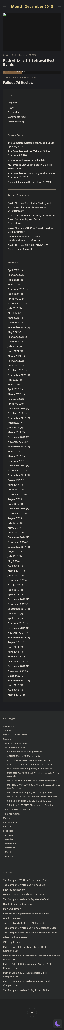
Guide (14, 55)
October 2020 (15, 370)
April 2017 (13, 484)
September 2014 (17, 546)
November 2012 (17, 604)
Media (6, 818)
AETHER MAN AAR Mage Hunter (24, 756)
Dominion (10, 843)
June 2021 (13, 351)
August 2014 (15, 551)
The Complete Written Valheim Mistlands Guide (30, 927)
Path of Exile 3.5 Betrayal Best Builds (29, 62)
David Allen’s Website (15, 734)
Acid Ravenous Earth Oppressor (24, 751)
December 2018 (16, 437)
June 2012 (13, 613)
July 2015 (13, 522)
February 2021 (16, 360)
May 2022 (13, 332)
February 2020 (16, 398)
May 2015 (13, 527)
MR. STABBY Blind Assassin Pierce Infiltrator (32, 780)
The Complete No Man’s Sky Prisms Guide (26, 990)
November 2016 (17, 494)
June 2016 (13, 503)
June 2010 (13, 685)
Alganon (9, 835)
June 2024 (13, 293)
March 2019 (14, 432)
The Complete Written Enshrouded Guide (31, 142)
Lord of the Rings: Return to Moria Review (26, 913)
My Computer (10, 822)
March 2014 (14, 570)
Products (8, 830)
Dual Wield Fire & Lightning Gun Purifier (29, 768)
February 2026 (16, 274)
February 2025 (16, 289)
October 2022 (15, 322)
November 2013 (17, 580)
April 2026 (13, 270)
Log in (11, 107)
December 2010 (16, 666)
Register (12, 102)
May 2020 (13, 384)
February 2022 (16, 336)
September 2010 (17, 680)
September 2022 (17, 327)
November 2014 (17, 542)
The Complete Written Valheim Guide (29, 151)
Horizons (10, 847)
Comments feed (17, 116)
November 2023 (17, 303)
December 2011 (16, 627)
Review (14, 77)
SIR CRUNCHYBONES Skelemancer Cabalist (30, 805)
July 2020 (13, 379)
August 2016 (15, 499)
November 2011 (17, 632)
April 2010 (13, 689)
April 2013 (13, 594)
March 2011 (14, 656)
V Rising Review (12, 942)
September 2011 (17, 637)
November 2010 (17, 670)
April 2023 (13, 317)
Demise (9, 839)
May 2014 (13, 561)
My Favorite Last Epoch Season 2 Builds (30, 164)
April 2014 (13, 565)
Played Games (13, 813)
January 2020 (15, 403)
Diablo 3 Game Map (16, 743)
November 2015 (17, 513)
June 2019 (13, 427)
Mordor (9, 852)
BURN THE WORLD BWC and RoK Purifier (29, 760)
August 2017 (15, 479)
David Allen (14, 203)
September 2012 (17, 608)
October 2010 (15, 675)
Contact (9, 730)
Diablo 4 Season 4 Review (22, 182)
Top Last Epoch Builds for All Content (23, 922)
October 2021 (15, 341)
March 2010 (14, 694)
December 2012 (16, 599)
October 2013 (15, 585)
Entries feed (14, 112)
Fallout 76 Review (18, 82)
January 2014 (15, 575)
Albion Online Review (15, 937)
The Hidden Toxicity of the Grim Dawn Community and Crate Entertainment (31, 206)
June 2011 (13, 646)
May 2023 (13, 312)
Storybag (8, 856)
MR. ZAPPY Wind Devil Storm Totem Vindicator (33, 796)
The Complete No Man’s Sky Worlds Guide (31, 173)
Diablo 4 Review (12, 918)
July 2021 (13, 346)
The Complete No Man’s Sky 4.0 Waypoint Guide (30, 932)
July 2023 (13, 308)
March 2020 (14, 394)
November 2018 (17, 441)
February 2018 (16, 460)
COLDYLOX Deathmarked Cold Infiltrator (29, 764)
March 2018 (14, 456)
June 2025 (13, 279)
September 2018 (17, 446)
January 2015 (15, 532)
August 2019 (15, 422)
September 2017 (17, 475)
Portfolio (8, 826)
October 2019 (15, 413)
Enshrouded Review (19, 159)
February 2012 (16, 623)
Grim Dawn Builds (15, 747)
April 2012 (13, 618)
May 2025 (13, 284)
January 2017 (15, 489)
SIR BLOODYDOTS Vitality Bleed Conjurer (30, 801)
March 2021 (14, 355)
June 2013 (13, 589)
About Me (8, 726)
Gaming (6, 55)
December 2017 (16, 465)
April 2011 (13, 651)
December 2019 (16, 408)
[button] (57, 1023)
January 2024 (15, 298)
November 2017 (17, 470)
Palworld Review (12, 908)
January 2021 (15, 365)
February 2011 (16, 661)
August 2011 (15, 642)
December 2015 (16, 508)
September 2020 (17, 375)
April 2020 (13, 389)
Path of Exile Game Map (18, 809)
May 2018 (13, 451)
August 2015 (15, 518)
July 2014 (13, 556)
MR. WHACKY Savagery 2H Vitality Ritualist (31, 792)
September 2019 (17, 418)
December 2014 (16, 537)
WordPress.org (16, 121)
